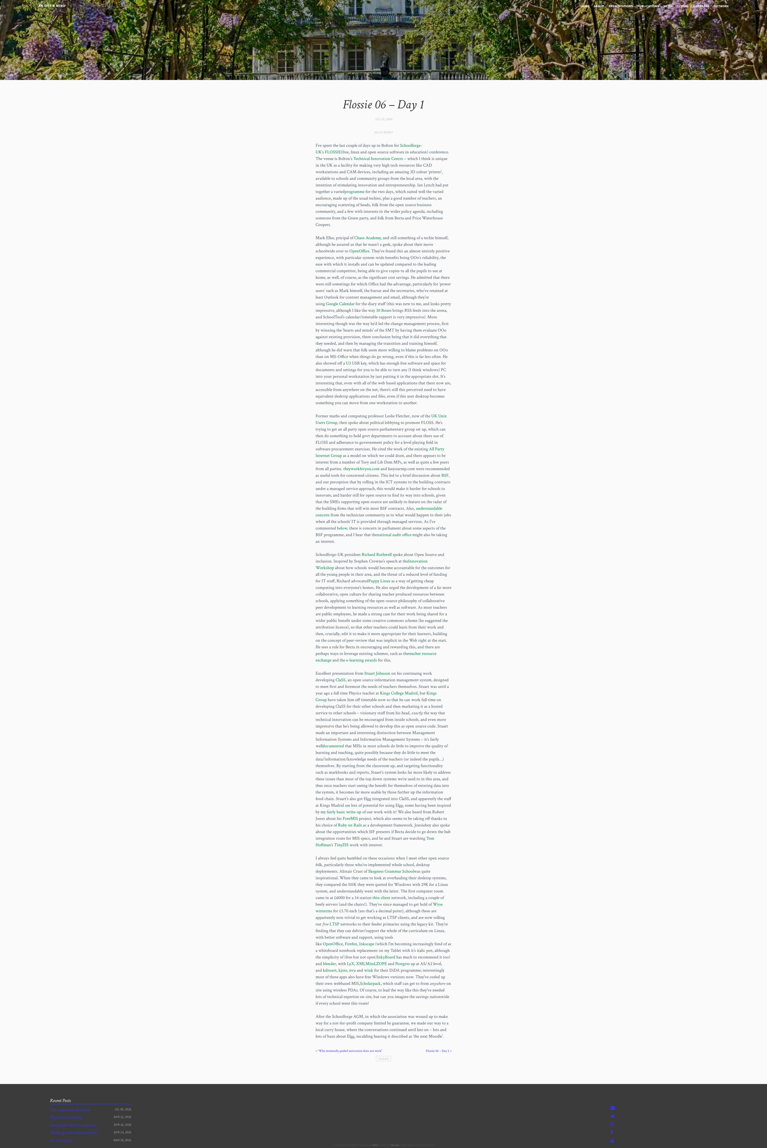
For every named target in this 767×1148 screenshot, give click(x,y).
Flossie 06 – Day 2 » (438, 1051)
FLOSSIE (333, 152)
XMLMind (365, 964)
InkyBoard (386, 957)
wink (369, 970)
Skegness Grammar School (391, 871)
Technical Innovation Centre (378, 159)
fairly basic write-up (343, 812)
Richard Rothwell (377, 555)
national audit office (394, 535)
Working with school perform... (74, 1133)
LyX (350, 964)
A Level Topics (61, 1140)
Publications (648, 6)
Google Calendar (340, 304)
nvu (353, 970)
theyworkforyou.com (361, 469)
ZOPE (381, 964)
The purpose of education (70, 1110)
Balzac (395, 1145)
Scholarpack (370, 983)
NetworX (721, 6)
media (668, 6)
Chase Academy (367, 238)
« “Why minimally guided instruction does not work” (349, 1051)
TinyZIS (341, 845)
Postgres (402, 964)
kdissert (330, 970)
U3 (348, 363)
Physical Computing (66, 1117)
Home (585, 6)
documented (333, 746)
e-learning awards (361, 660)
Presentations (621, 6)
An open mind (52, 5)
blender (329, 964)
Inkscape (366, 944)
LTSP (334, 924)
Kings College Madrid (399, 693)
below (342, 528)
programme (355, 192)
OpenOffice (359, 251)
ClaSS (341, 680)
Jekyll (375, 1145)
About (599, 6)
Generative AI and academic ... (74, 1125)
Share (383, 1059)
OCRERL (683, 6)
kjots (343, 970)
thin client (381, 898)
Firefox (351, 944)
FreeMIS (350, 818)
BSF (445, 475)
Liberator (701, 6)
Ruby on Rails (350, 825)
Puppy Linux (379, 581)
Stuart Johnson (377, 673)
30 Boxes (383, 310)
